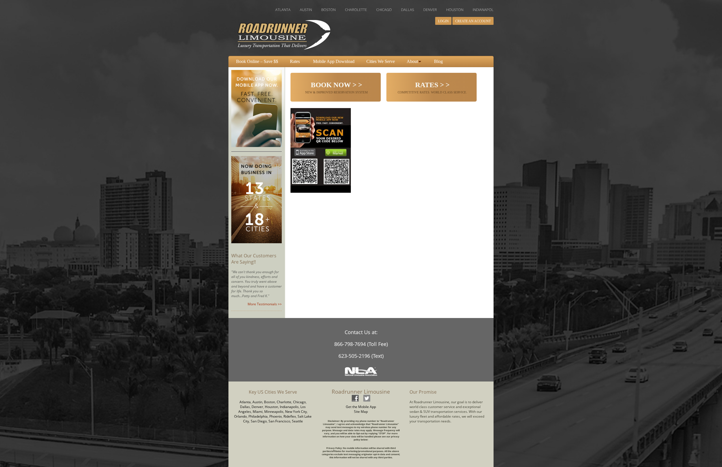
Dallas (245, 406)
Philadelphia (258, 416)
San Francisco (279, 421)
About (412, 61)
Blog (438, 61)
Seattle (297, 421)
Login (443, 21)
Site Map (361, 411)
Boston (269, 402)
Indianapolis (289, 406)
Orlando (240, 416)
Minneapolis (273, 411)
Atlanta (245, 402)
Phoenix (275, 416)
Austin (257, 402)
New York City (296, 411)
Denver (257, 406)
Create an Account (473, 21)
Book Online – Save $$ (257, 61)
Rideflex (289, 416)
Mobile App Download (334, 61)
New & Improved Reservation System (336, 87)
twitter (366, 398)
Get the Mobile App (361, 406)
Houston (271, 406)
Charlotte (284, 402)
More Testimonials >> (265, 304)
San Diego (259, 421)
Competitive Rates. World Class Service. (432, 87)
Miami (258, 411)
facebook (355, 398)
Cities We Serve (380, 61)
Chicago (299, 402)
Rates (295, 61)
